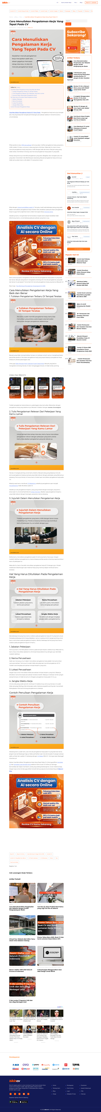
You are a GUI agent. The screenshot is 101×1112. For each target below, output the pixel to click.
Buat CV (12, 854)
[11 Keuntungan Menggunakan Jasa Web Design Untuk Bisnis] (50, 956)
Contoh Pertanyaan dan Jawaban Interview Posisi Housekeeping (84, 360)
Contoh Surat (44, 11)
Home (11, 17)
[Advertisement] (36, 131)
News (74, 11)
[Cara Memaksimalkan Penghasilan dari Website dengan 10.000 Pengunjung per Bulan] (22, 893)
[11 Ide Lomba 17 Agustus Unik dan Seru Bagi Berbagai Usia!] (22, 986)
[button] (63, 387)
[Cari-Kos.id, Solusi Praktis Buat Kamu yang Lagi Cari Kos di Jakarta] (50, 893)
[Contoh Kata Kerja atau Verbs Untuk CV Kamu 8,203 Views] (15, 387)
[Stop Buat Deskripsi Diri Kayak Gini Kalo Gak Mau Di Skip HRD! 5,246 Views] (57, 387)
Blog (81, 2)
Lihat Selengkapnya (78, 249)
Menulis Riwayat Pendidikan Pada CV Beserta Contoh (83, 338)
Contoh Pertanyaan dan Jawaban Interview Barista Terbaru (84, 326)
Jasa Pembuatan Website (43, 967)
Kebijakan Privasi (71, 1094)
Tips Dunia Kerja (14, 862)
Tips (21, 17)
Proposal (80, 11)
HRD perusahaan (26, 145)
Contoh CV (13, 11)
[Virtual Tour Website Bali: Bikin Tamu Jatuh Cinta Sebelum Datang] (22, 925)
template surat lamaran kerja (22, 764)
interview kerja (48, 212)
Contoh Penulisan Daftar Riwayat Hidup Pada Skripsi (83, 272)
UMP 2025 (15, 967)
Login (68, 1091)
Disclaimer (84, 1085)
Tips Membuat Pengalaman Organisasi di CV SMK (30, 286)
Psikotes (87, 11)
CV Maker (40, 756)
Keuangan (67, 11)
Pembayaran (70, 1085)
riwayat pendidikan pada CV (25, 207)
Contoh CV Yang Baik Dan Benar (18, 858)
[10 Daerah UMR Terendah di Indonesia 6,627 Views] (43, 387)
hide (18, 87)
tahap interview (35, 492)
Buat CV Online (20, 854)
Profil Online (70, 1088)
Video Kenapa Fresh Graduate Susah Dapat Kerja (29, 363)
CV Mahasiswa (43, 858)
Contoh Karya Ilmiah (23, 11)
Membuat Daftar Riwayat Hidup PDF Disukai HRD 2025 (83, 283)
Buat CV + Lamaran (91, 2)
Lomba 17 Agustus (21, 1000)
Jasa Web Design (53, 967)
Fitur (75, 2)
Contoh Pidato (34, 11)
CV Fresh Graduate (33, 858)
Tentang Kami (56, 1088)
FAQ (82, 1091)
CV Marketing (32, 483)
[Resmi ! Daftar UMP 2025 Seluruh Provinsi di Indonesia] (22, 956)
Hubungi (83, 1094)
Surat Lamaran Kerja (66, 2)
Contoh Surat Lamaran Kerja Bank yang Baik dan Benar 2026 (84, 294)
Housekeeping (13, 485)
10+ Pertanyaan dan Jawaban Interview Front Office (83, 315)
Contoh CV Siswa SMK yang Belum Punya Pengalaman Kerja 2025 (84, 349)
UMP (10, 967)
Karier (61, 11)
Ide (16, 998)
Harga (54, 1094)
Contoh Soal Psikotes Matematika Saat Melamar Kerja (83, 260)
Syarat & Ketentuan (86, 1088)
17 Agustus (12, 998)
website (21, 907)
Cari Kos (50, 906)
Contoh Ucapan (54, 11)
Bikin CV (30, 27)
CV (57, 2)
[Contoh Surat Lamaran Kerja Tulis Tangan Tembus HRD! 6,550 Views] (29, 387)
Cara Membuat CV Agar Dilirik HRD (35, 854)
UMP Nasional (20, 969)
